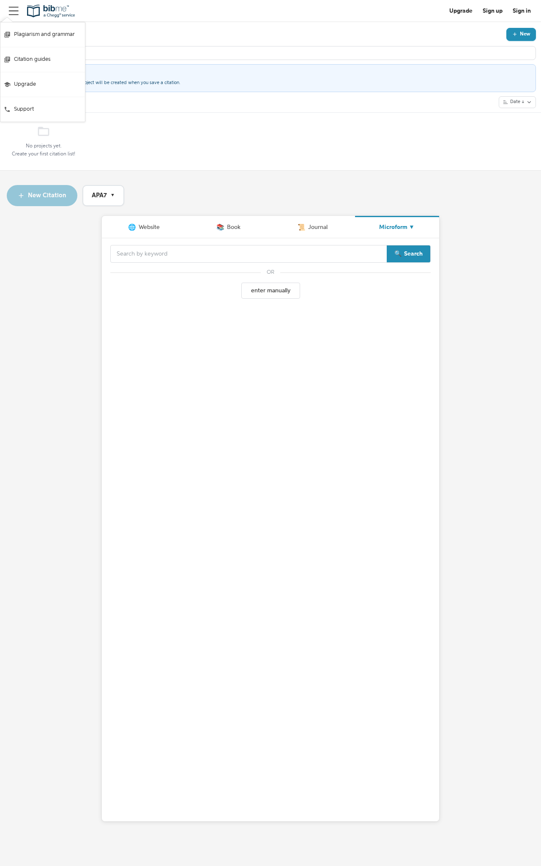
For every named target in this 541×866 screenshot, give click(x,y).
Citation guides (32, 59)
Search (413, 254)
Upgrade (25, 84)
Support (24, 109)
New (525, 34)
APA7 (103, 195)
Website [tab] (144, 227)
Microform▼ (397, 227)
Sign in (522, 11)
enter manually (270, 291)
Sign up (493, 11)
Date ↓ (517, 102)
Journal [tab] (313, 227)
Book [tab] (228, 227)
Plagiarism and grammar (44, 34)
